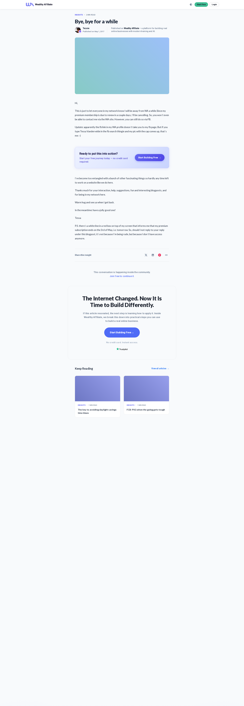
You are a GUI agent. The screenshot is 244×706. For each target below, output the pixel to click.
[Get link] (166, 255)
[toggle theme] (191, 4)
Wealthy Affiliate (131, 28)
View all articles (160, 368)
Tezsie (86, 28)
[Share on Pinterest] (159, 255)
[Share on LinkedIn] (153, 255)
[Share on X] (146, 255)
